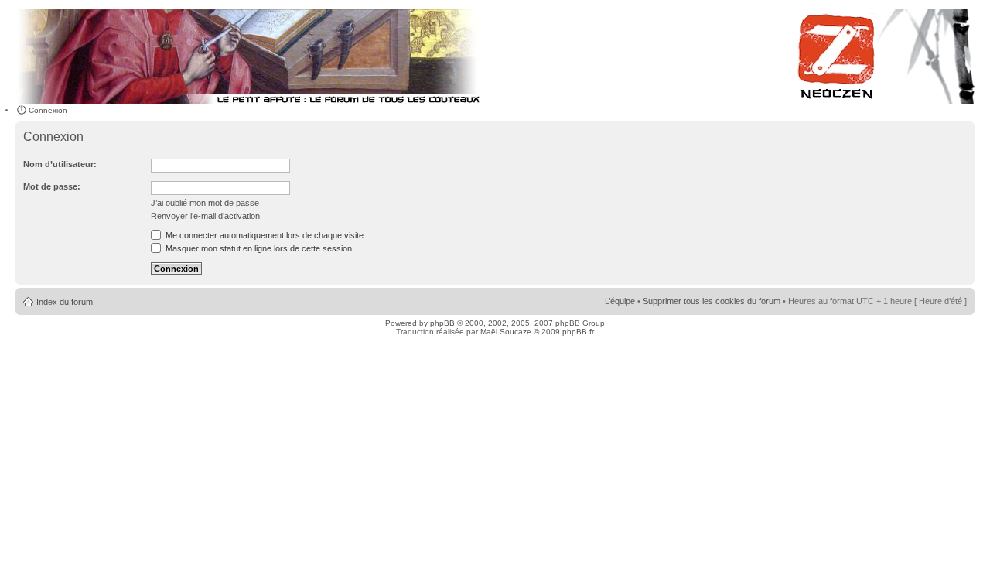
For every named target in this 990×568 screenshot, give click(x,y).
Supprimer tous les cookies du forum (711, 301)
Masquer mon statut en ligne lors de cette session (257, 248)
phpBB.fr (578, 331)
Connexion (48, 110)
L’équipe (620, 301)
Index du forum (64, 301)
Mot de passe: (51, 186)
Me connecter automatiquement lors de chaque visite (263, 235)
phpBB (442, 323)
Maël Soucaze (505, 331)
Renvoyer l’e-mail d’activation (205, 216)
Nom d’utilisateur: (60, 164)
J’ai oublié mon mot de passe (205, 202)
